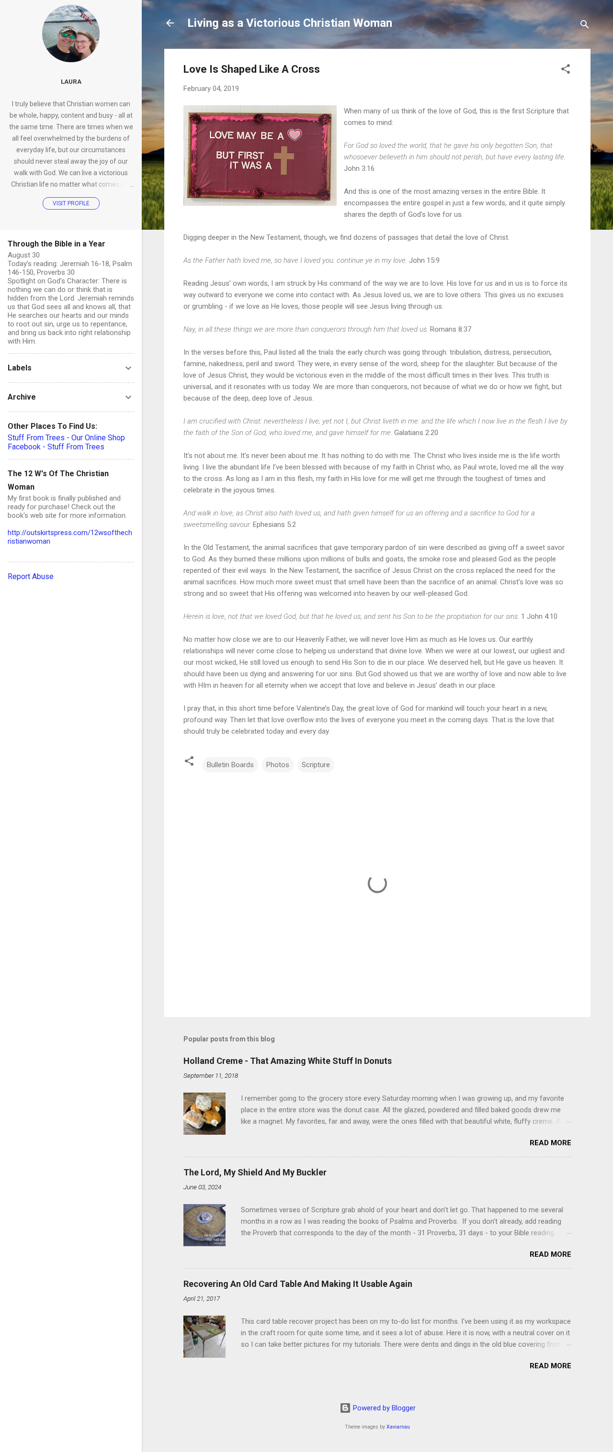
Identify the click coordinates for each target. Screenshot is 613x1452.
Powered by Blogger (383, 1408)
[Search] (584, 26)
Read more (550, 1143)
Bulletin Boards (230, 764)
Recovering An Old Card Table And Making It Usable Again (297, 1284)
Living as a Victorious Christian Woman (289, 23)
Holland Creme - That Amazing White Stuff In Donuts (287, 1061)
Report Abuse (31, 576)
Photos (277, 764)
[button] (565, 70)
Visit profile (71, 203)
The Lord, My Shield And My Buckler (255, 1172)
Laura (71, 81)
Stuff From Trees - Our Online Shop (66, 437)
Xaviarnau (398, 1427)
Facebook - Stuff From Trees (56, 446)
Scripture (316, 764)
